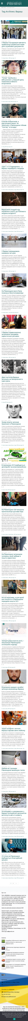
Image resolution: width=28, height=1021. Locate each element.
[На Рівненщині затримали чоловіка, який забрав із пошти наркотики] (14, 544)
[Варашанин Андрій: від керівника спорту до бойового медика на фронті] (14, 199)
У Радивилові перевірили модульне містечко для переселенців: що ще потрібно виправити (15, 954)
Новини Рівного (11, 189)
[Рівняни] (14, 3)
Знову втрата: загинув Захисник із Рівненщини (11, 423)
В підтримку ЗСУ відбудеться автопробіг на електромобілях (14, 466)
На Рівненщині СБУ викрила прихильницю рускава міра (13, 510)
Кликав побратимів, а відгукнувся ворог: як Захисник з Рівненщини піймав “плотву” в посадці (14, 124)
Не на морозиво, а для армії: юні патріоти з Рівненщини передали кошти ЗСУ (13, 599)
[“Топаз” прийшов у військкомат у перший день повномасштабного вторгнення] (14, 67)
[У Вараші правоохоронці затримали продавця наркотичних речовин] (14, 322)
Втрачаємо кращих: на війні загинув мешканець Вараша (13, 688)
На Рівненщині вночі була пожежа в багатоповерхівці (12, 292)
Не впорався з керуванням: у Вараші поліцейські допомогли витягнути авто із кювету (14, 813)
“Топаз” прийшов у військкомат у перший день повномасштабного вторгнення (13, 80)
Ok (14, 1019)
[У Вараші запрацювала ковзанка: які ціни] (14, 241)
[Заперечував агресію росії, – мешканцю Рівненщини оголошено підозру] (14, 630)
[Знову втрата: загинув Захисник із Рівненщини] (14, 411)
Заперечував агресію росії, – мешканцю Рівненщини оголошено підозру (13, 642)
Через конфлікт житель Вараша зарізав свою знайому (13, 729)
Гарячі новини (5, 101)
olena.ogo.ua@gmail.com (9, 996)
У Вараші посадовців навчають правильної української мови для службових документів (14, 44)
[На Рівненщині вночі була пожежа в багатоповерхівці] (14, 280)
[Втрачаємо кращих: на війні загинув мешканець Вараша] (14, 677)
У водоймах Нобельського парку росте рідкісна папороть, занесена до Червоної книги (16, 942)
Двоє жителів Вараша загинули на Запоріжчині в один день (12, 379)
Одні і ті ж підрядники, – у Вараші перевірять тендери (13, 167)
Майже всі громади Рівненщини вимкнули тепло (13, 769)
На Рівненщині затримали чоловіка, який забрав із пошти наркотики (12, 556)
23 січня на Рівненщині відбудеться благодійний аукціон (12, 858)
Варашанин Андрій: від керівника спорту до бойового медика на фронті (14, 211)
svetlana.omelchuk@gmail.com (11, 984)
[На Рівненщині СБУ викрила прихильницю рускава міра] (14, 499)
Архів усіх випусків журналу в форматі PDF (13, 907)
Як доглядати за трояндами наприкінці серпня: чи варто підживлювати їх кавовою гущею (16, 966)
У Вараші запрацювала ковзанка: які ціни (10, 252)
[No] (26, 1016)
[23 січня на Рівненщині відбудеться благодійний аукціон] (14, 846)
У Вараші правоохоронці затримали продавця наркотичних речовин (11, 334)
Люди (9, 101)
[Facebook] (2, 975)
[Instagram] (4, 975)
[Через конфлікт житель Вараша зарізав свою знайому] (14, 718)
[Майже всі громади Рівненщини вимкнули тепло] (14, 758)
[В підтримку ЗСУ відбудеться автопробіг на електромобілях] (14, 454)
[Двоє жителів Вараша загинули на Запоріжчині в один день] (14, 367)
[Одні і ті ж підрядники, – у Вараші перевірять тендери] (14, 156)
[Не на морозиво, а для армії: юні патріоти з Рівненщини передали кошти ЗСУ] (14, 587)
